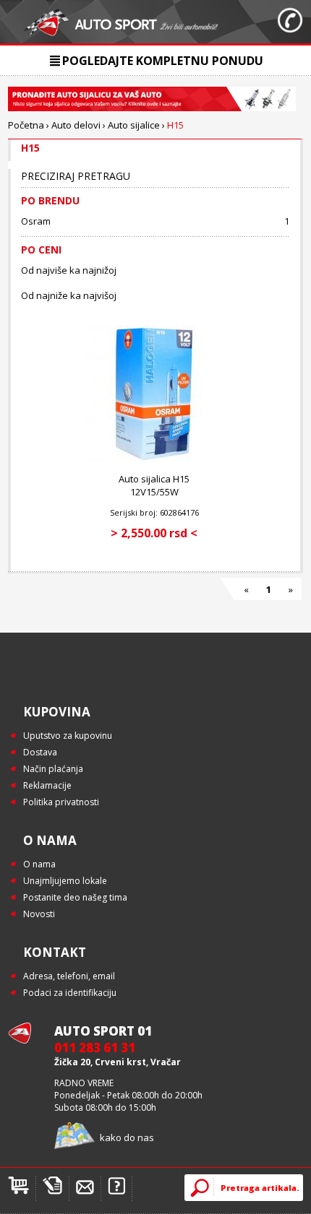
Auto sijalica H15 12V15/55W (154, 485)
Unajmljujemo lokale (65, 881)
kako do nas (127, 1137)
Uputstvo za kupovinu (67, 735)
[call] (290, 21)
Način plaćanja (53, 769)
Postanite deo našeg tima (75, 897)
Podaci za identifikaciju (69, 993)
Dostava (40, 752)
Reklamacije (47, 785)
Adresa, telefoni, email (69, 976)
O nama (39, 864)
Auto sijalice (134, 124)
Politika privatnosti (61, 802)
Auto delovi (76, 124)
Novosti (39, 914)
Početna (26, 124)
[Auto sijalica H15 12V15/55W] (154, 459)
